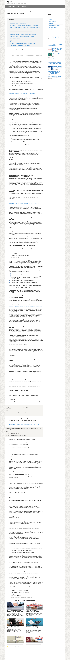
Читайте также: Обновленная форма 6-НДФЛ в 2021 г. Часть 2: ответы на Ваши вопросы (26, 306)
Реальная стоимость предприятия (16, 41)
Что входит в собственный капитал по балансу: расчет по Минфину (22, 29)
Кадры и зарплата (52, 21)
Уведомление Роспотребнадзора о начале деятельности (15, 644)
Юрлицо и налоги (50, 42)
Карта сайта (23, 6)
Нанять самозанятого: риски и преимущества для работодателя (15, 611)
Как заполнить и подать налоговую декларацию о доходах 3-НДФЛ (57, 67)
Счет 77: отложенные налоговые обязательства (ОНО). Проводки (54, 37)
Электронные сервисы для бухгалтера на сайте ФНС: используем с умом (55, 63)
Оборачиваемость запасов (15, 38)
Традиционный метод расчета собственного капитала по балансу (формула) (24, 25)
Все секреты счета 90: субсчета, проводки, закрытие (56, 58)
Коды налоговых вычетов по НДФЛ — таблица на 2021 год (57, 49)
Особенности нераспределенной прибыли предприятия (20, 45)
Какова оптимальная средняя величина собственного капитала (22, 36)
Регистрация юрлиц (53, 27)
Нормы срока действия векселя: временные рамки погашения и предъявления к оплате (54, 72)
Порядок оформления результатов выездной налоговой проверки (54, 77)
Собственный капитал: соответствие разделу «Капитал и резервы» (23, 43)
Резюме (50, 29)
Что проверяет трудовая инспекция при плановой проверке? (32, 627)
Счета (50, 31)
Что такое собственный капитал (16, 21)
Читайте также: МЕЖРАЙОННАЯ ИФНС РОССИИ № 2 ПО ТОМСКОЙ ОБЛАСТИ (24, 203)
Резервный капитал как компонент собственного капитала (21, 30)
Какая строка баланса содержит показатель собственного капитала (23, 32)
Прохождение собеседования (54, 25)
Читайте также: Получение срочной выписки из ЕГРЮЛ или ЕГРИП (22, 93)
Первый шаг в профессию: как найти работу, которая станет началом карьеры (57, 54)
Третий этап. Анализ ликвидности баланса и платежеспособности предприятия (25, 27)
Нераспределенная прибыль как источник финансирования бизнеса (23, 34)
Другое (50, 19)
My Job (9, 2)
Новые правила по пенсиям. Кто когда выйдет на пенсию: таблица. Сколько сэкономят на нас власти (34, 645)
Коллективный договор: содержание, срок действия (33, 611)
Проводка (51, 23)
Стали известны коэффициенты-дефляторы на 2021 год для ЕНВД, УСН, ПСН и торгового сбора (55, 44)
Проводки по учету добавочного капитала (18, 23)
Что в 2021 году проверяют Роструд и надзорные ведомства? (15, 627)
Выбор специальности (53, 17)
